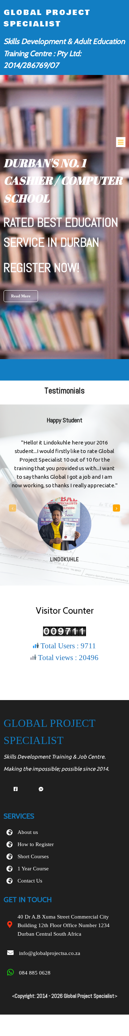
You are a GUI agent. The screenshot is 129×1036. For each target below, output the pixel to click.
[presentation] (12, 508)
